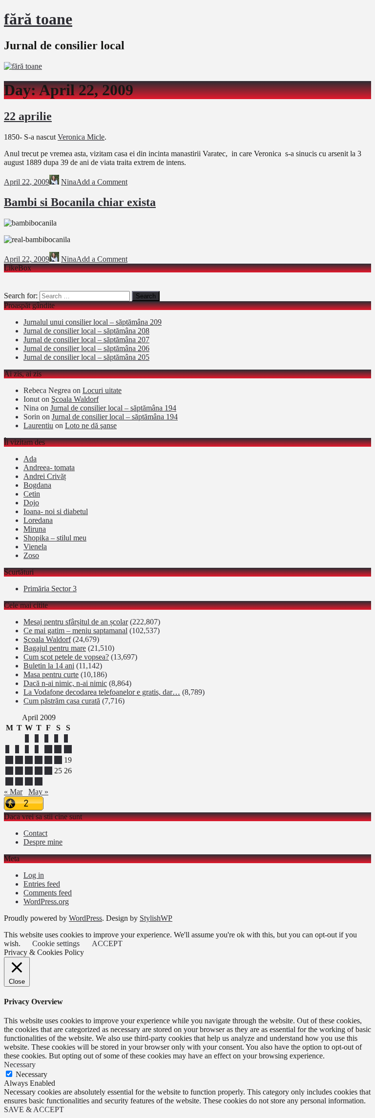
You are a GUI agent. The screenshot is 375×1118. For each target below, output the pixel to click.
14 (19, 760)
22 (29, 770)
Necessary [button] (20, 1064)
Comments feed (47, 893)
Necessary (31, 1074)
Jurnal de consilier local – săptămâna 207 (86, 339)
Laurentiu (38, 425)
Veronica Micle (81, 137)
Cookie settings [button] (56, 943)
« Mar (13, 791)
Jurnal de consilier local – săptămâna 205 (86, 357)
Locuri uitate (102, 390)
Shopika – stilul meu (54, 538)
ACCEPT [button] (107, 943)
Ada (30, 459)
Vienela (35, 546)
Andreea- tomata (49, 467)
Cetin (31, 494)
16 (38, 760)
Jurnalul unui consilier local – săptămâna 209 (92, 322)
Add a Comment (101, 182)
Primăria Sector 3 (50, 588)
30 (38, 781)
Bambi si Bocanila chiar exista (80, 202)
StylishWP (156, 918)
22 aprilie (28, 116)
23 (38, 770)
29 (29, 781)
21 (19, 770)
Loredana (38, 520)
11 (58, 749)
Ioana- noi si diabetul (55, 511)
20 (9, 770)
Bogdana (37, 485)
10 (48, 749)
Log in (33, 875)
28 (19, 781)
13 (9, 760)
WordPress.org (46, 901)
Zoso (31, 555)
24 (48, 770)
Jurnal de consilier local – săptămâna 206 (86, 348)
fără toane (38, 19)
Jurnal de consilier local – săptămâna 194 (113, 408)
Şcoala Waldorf (75, 399)
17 (48, 760)
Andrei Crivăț (44, 476)
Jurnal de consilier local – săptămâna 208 (86, 331)
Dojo (31, 502)
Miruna (34, 529)
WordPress (85, 918)
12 (68, 749)
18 (58, 760)
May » (38, 791)
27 (9, 781)
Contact (35, 833)
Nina (68, 182)
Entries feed (41, 884)
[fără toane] (23, 66)
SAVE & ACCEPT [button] (34, 1109)
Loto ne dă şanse (91, 425)
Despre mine (42, 842)
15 (29, 760)
